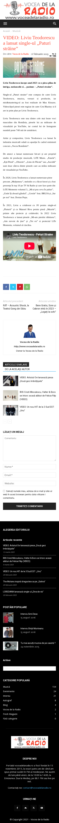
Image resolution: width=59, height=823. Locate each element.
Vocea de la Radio (20, 54)
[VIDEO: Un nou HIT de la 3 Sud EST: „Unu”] (10, 410)
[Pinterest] (20, 287)
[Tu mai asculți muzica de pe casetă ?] (10, 646)
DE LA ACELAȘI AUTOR (17, 369)
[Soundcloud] (25, 808)
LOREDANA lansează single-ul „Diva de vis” (23, 591)
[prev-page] (5, 421)
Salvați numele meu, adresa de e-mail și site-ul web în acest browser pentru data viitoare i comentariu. (27, 494)
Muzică (16, 30)
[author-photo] (29, 337)
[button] (5, 24)
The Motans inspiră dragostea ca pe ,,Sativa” (24, 581)
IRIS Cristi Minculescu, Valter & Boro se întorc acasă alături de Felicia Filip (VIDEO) (38, 396)
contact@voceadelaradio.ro (37, 787)
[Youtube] (42, 808)
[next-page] (10, 421)
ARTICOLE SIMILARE (16, 364)
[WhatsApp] (27, 287)
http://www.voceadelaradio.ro (29, 346)
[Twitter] (13, 287)
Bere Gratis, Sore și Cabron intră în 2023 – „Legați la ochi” (44, 308)
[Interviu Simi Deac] (8, 617)
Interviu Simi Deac (29, 614)
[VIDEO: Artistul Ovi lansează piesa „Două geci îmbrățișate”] (10, 381)
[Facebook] (6, 287)
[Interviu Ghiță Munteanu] (8, 632)
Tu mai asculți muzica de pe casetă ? (38, 643)
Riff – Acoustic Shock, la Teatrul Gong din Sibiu (16, 307)
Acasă (6, 30)
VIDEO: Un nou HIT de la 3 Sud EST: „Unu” (22, 571)
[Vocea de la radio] (29, 10)
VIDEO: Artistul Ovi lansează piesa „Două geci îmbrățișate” (24, 547)
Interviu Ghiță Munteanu (32, 628)
